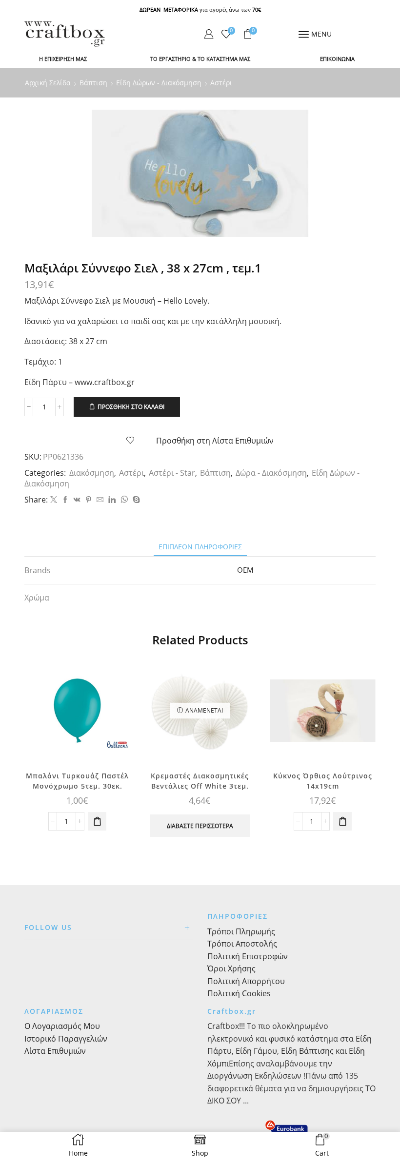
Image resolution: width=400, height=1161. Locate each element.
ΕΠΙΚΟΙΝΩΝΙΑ (337, 58)
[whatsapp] (124, 499)
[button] (97, 821)
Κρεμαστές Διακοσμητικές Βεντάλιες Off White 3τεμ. (200, 781)
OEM (245, 570)
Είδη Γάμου (255, 1050)
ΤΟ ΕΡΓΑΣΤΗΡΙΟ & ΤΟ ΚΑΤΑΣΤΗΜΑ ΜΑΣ (200, 58)
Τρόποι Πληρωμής (241, 931)
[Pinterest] (88, 499)
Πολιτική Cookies (239, 993)
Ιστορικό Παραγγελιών (65, 1038)
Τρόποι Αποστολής (242, 943)
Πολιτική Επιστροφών (247, 956)
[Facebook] (65, 499)
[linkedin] (112, 499)
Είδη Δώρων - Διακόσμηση (158, 82)
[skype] (135, 499)
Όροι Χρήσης (231, 968)
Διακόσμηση (91, 472)
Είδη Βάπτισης (307, 1050)
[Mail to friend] (100, 499)
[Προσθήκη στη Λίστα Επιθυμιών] (114, 678)
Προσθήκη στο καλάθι (131, 406)
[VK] (77, 499)
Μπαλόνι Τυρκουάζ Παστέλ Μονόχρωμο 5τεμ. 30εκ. (77, 781)
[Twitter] (54, 499)
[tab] (200, 546)
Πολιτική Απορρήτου (246, 981)
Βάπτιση (93, 82)
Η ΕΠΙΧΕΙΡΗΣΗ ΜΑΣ (63, 58)
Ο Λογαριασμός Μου (62, 1026)
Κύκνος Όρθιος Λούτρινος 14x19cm (322, 781)
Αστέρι (221, 82)
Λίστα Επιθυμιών (55, 1050)
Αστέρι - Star (172, 472)
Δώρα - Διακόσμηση (271, 472)
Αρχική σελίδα (48, 82)
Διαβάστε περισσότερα (200, 826)
